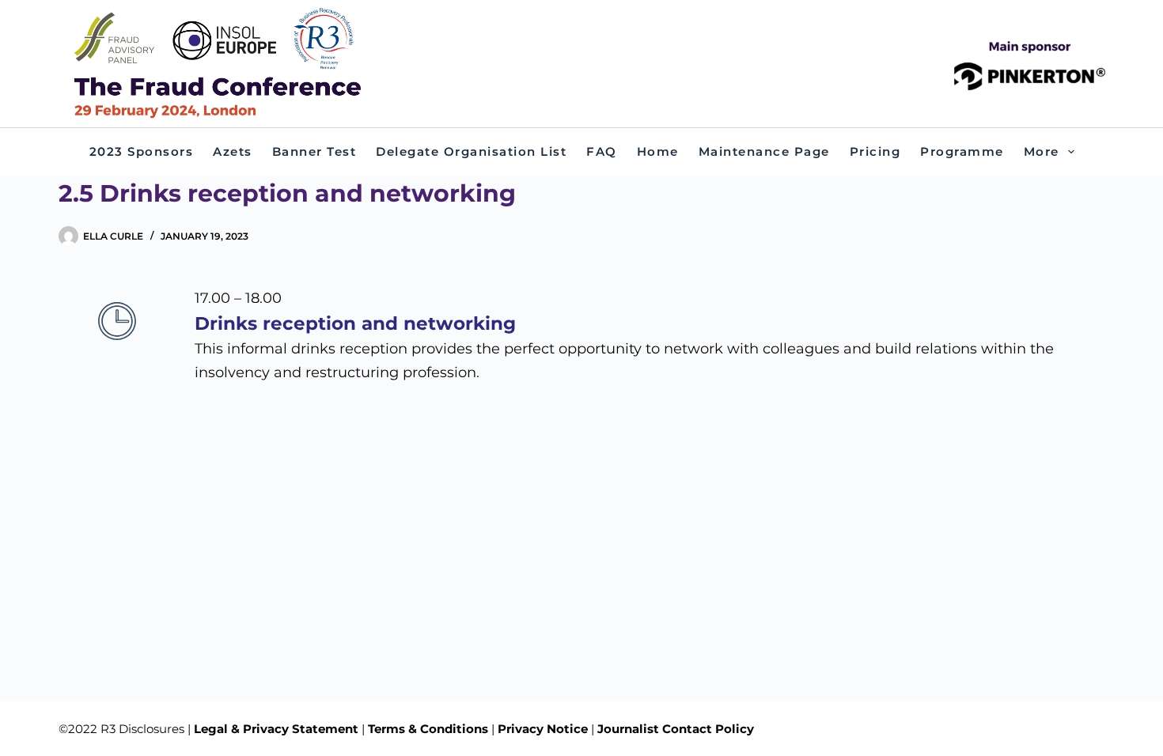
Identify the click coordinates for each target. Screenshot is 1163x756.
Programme (962, 151)
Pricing (875, 151)
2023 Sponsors (141, 151)
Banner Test (314, 151)
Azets (232, 151)
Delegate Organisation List (471, 151)
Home (658, 151)
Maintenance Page (764, 151)
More (1041, 151)
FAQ (601, 151)
